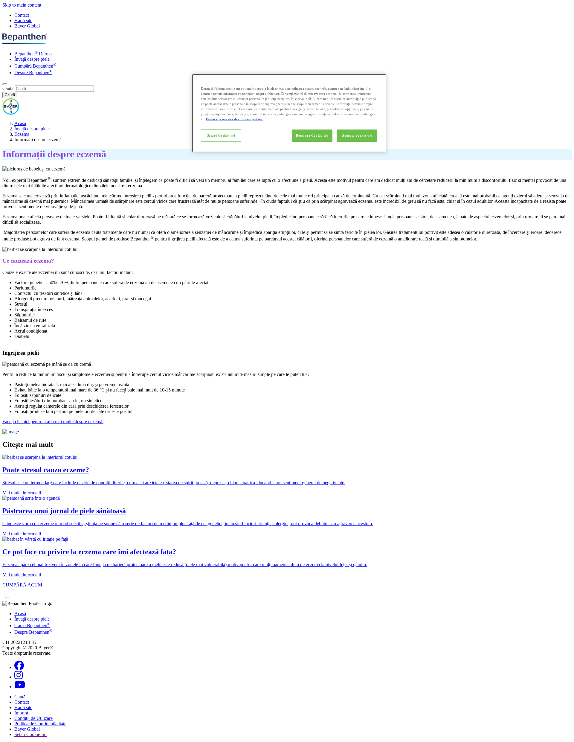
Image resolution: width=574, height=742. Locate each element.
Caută (7, 88)
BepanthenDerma (33, 53)
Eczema (21, 134)
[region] (289, 113)
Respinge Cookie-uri (312, 135)
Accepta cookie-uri (357, 135)
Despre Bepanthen (33, 72)
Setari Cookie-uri (221, 135)
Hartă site (23, 20)
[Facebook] (19, 667)
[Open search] (4, 84)
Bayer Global (27, 25)
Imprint (21, 712)
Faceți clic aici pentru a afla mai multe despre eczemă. (52, 421)
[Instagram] (18, 676)
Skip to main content (21, 4)
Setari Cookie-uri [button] (30, 734)
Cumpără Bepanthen (35, 65)
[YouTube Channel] (19, 686)
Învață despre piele (32, 59)
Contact (21, 15)
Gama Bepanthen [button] (32, 625)
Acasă (20, 123)
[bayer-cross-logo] (10, 113)
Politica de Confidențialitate (40, 723)
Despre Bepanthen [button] (33, 632)
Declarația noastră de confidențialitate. (234, 119)
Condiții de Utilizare (33, 718)
